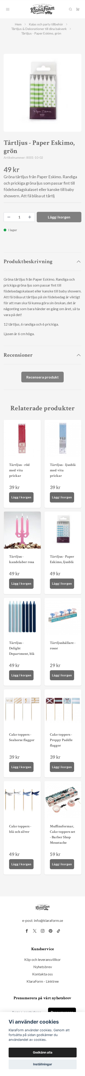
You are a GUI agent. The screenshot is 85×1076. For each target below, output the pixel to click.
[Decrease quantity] (9, 217)
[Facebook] (27, 931)
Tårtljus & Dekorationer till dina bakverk (39, 29)
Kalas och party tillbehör (46, 24)
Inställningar (42, 1064)
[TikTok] (58, 931)
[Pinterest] (50, 931)
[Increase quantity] (30, 217)
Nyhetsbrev (42, 967)
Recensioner (18, 355)
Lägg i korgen (21, 497)
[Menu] (8, 9)
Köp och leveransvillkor (42, 959)
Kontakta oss (42, 974)
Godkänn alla (42, 1052)
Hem (18, 24)
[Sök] (70, 9)
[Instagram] (42, 931)
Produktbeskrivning (28, 261)
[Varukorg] (77, 9)
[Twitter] (34, 931)
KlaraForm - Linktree (43, 981)
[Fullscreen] (42, 93)
